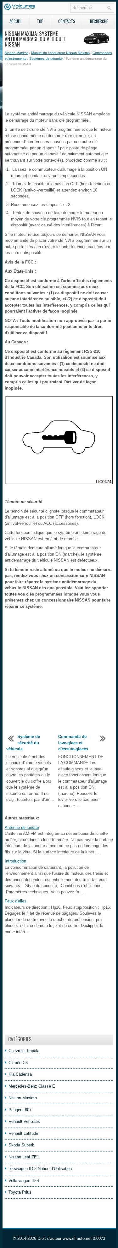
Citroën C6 (18, 1062)
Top (40, 21)
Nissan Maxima (16, 53)
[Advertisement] (59, 89)
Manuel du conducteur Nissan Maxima (60, 53)
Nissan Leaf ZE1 (23, 1157)
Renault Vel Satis (24, 1121)
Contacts (66, 21)
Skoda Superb (21, 1145)
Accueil (15, 21)
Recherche (99, 21)
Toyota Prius (19, 1192)
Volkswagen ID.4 (23, 1180)
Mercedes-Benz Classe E (31, 1086)
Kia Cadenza (20, 1074)
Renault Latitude (23, 1133)
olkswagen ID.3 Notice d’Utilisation (40, 1168)
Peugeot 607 (19, 1109)
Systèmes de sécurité (46, 58)
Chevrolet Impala (23, 1050)
